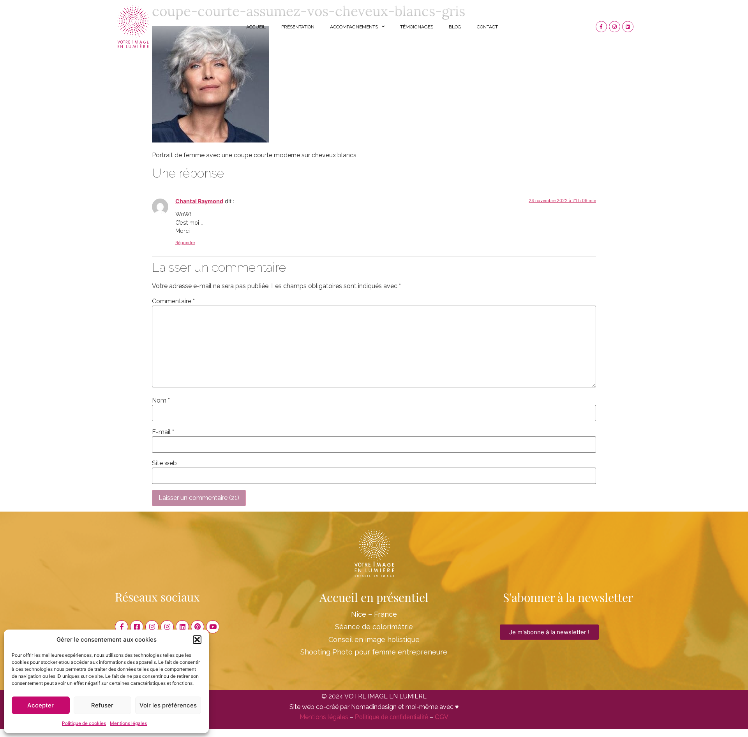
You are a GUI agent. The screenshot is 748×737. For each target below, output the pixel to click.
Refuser (102, 705)
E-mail (163, 432)
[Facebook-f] (601, 26)
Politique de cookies (84, 723)
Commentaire (173, 301)
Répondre (185, 242)
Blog (455, 27)
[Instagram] (614, 26)
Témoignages (416, 27)
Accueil (256, 27)
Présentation (297, 27)
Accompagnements (354, 27)
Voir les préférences (168, 705)
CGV (441, 717)
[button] (197, 640)
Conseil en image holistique (374, 639)
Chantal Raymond (199, 201)
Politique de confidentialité (391, 717)
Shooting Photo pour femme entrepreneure (373, 652)
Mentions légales (128, 723)
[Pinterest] (197, 626)
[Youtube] (212, 626)
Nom (161, 401)
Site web (164, 463)
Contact (487, 27)
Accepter (40, 705)
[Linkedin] (627, 26)
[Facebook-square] (136, 626)
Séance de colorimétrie (374, 627)
